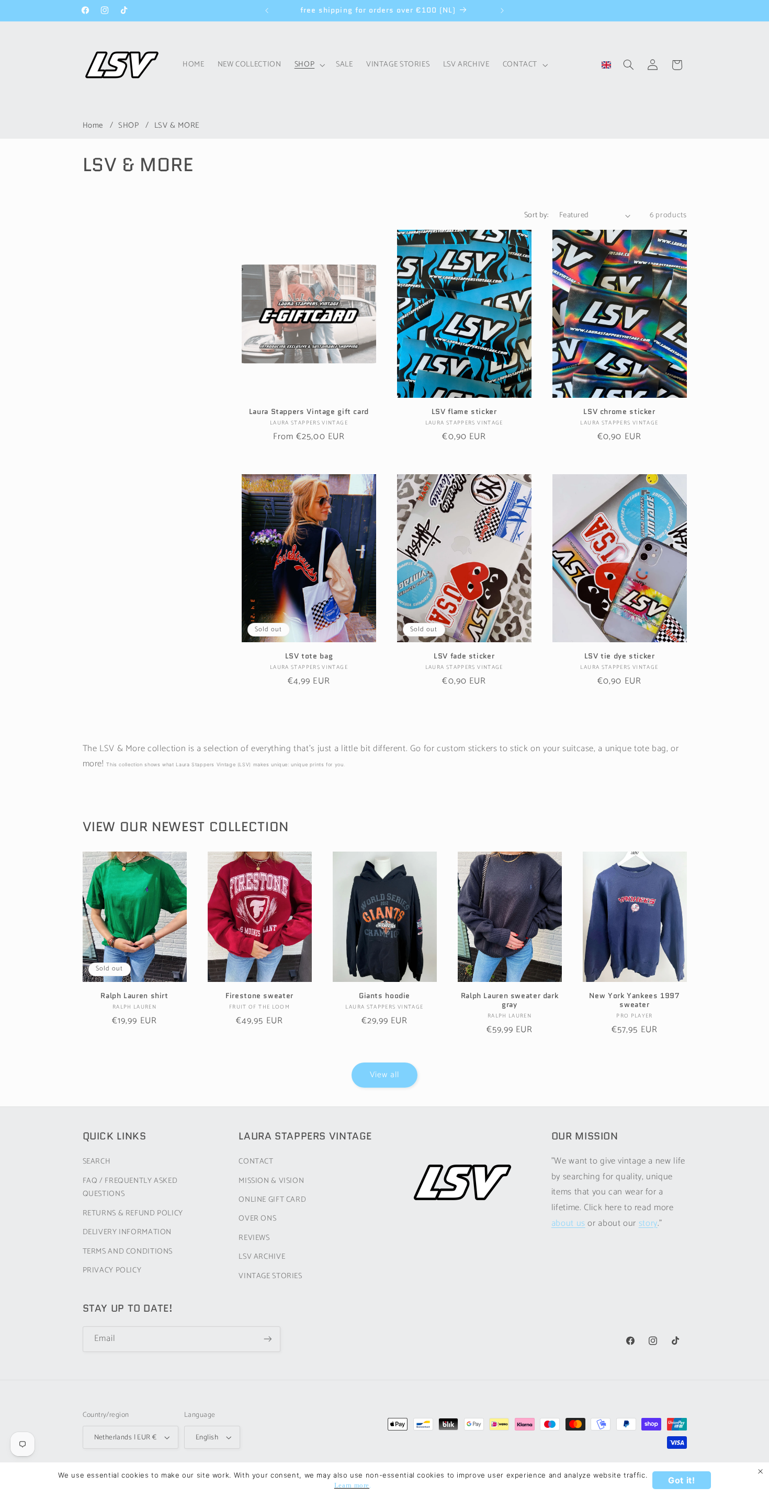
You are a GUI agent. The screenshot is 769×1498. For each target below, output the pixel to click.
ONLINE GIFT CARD (272, 1199)
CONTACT (256, 1161)
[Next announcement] (502, 10)
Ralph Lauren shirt (134, 996)
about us (568, 1223)
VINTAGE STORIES (270, 1276)
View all (384, 1075)
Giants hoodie (384, 996)
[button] (308, 64)
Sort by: (536, 215)
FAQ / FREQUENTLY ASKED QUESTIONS (130, 1188)
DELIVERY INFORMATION (127, 1232)
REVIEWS (254, 1238)
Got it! (681, 1480)
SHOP (129, 125)
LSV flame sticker (464, 412)
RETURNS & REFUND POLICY (133, 1213)
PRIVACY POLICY (112, 1270)
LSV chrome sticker (619, 412)
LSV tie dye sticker (619, 656)
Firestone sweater (259, 996)
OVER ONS (257, 1219)
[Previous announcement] (266, 10)
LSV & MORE (177, 125)
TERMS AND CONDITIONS (128, 1251)
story (648, 1223)
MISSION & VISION (271, 1181)
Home (93, 125)
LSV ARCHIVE (262, 1256)
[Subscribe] (267, 1339)
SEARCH (97, 1161)
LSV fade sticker (464, 656)
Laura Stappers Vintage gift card (309, 412)
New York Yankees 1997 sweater (634, 1000)
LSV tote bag (309, 656)
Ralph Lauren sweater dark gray (510, 1000)
